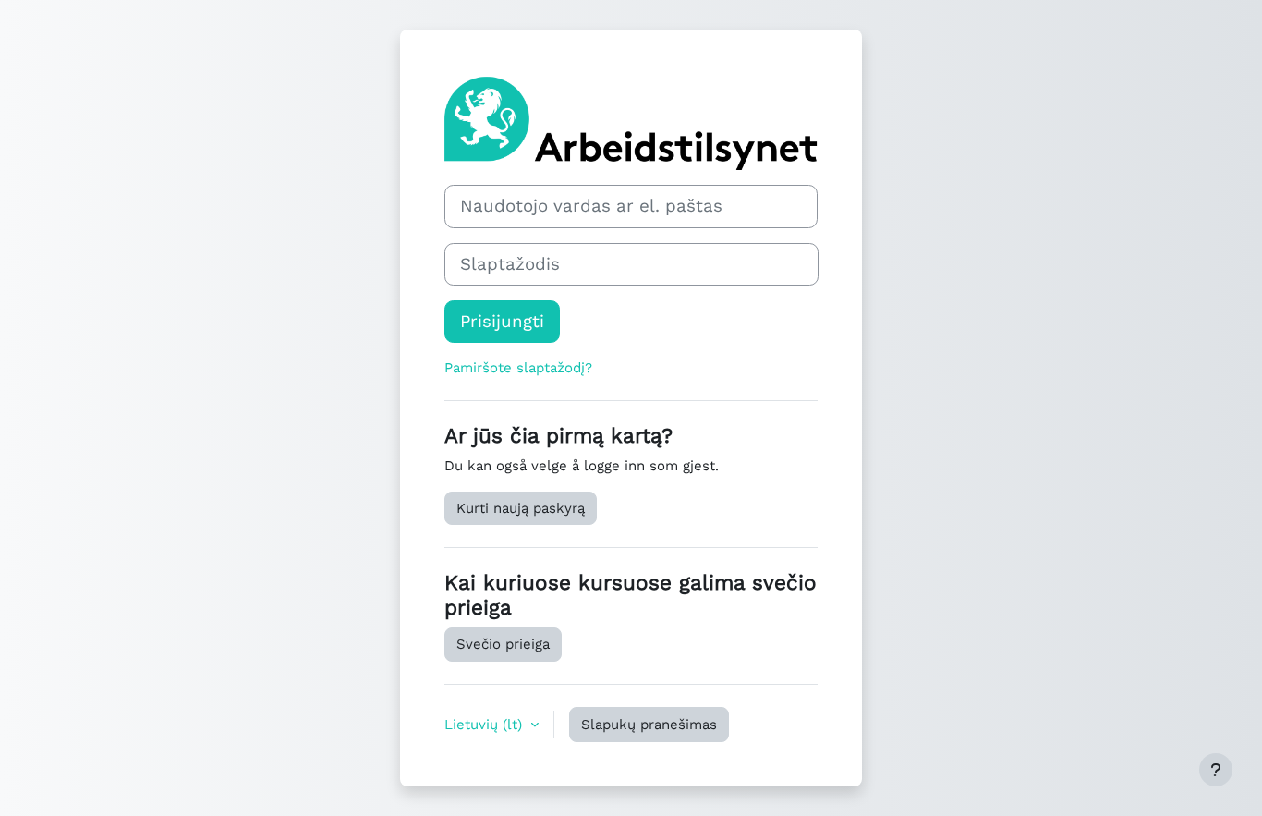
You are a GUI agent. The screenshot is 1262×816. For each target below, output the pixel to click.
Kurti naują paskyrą (520, 508)
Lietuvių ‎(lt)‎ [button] (485, 724)
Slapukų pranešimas (649, 724)
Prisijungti (502, 321)
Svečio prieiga (503, 644)
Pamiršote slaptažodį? (518, 367)
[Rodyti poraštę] (1215, 769)
